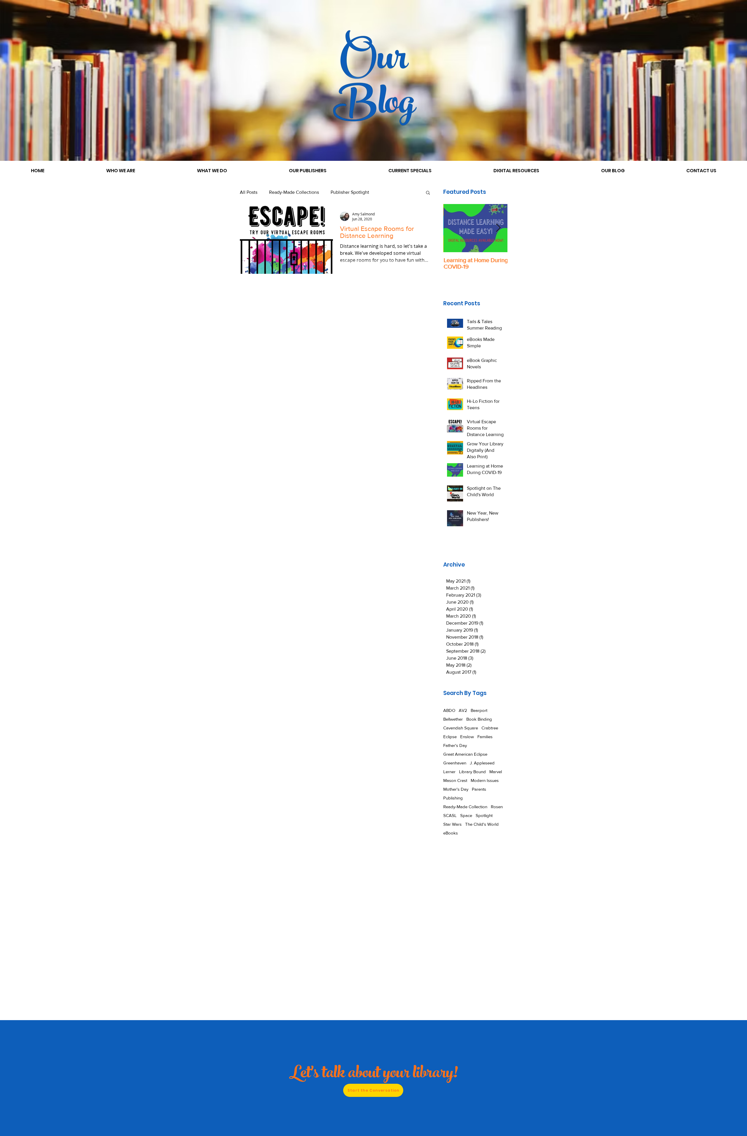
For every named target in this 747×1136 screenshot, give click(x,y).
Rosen (497, 806)
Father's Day (455, 745)
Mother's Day (455, 789)
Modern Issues (485, 780)
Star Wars (452, 824)
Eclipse (450, 736)
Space (466, 815)
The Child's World (482, 824)
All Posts (248, 192)
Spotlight (484, 815)
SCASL (450, 815)
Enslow (467, 736)
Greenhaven (454, 762)
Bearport (479, 710)
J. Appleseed (482, 762)
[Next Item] (498, 228)
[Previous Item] (452, 228)
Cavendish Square (460, 727)
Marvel (495, 771)
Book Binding (479, 719)
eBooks (450, 832)
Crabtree (489, 727)
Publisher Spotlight (350, 192)
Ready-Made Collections (294, 192)
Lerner (449, 771)
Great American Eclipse (465, 754)
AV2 (463, 710)
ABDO (449, 710)
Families (485, 736)
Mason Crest (455, 780)
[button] (428, 193)
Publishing (453, 797)
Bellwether (453, 719)
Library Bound (472, 771)
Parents (479, 789)
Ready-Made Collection (465, 806)
